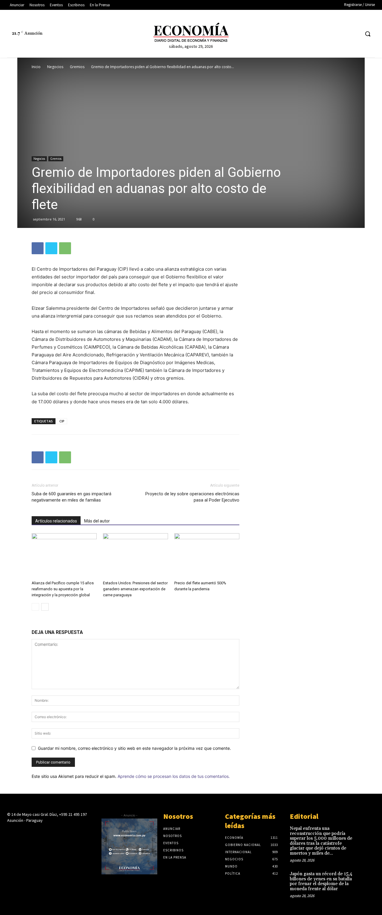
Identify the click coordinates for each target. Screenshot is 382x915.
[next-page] (45, 607)
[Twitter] (344, 34)
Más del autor (97, 521)
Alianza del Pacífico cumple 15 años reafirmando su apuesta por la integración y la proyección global (63, 589)
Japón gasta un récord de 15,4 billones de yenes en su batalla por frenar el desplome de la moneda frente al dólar (321, 881)
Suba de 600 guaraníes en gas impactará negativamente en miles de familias (71, 497)
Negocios (55, 66)
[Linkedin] (333, 34)
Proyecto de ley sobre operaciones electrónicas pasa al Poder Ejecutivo (192, 497)
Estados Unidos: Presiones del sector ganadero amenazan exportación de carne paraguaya (135, 589)
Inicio (36, 66)
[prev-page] (35, 607)
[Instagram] (322, 34)
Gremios (77, 66)
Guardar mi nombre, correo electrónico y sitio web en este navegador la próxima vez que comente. (134, 748)
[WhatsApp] (65, 248)
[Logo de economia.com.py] (191, 32)
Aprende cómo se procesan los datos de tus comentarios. (174, 776)
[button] (368, 34)
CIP (61, 421)
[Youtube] (355, 34)
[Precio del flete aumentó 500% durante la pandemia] (206, 555)
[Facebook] (310, 34)
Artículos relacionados (56, 521)
